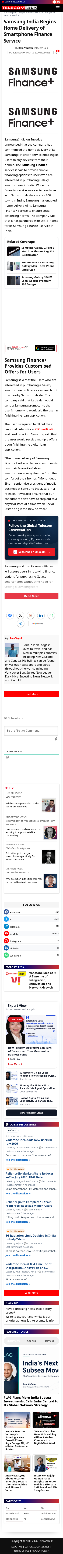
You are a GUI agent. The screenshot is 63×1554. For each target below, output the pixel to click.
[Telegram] (20, 623)
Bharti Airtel (12, 1513)
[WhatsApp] (51, 615)
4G (42, 1507)
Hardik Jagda (14, 793)
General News (48, 1518)
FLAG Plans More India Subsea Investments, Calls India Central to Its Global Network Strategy (31, 1401)
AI (25, 1518)
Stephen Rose (14, 868)
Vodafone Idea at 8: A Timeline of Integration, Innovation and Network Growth (42, 980)
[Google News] (37, 623)
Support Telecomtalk (15, 2)
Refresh (12, 1130)
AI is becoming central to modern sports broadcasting (23, 805)
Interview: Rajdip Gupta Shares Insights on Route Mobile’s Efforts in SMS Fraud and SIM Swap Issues (45, 1483)
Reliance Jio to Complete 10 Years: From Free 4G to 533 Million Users (29, 1204)
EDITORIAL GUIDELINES (37, 1546)
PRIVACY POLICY (40, 1550)
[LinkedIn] (40, 615)
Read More (31, 596)
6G (7, 1507)
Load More (31, 694)
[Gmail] (30, 615)
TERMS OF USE (21, 1550)
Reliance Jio (12, 1518)
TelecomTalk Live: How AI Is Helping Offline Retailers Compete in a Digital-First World (45, 1437)
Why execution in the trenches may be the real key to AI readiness (24, 880)
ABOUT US (16, 1546)
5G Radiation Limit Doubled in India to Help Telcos (31, 1237)
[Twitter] (20, 615)
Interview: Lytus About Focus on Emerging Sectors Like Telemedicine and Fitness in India (16, 1483)
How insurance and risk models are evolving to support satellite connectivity (24, 832)
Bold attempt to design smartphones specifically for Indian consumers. (20, 856)
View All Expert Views (31, 1112)
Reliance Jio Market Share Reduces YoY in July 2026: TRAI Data (30, 1175)
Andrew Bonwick (16, 817)
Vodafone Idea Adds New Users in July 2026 (29, 1142)
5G (25, 1507)
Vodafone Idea (48, 1513)
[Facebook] (9, 615)
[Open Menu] (57, 8)
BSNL (26, 1513)
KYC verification (45, 429)
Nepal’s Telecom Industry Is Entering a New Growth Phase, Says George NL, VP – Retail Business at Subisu (17, 1440)
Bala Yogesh (25, 48)
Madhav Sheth (15, 844)
